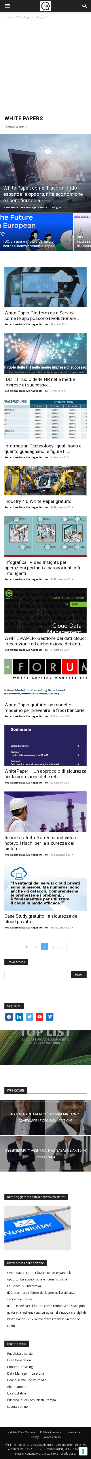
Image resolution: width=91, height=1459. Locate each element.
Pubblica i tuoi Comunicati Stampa (31, 1400)
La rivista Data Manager (21, 1432)
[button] (7, 6)
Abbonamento (17, 1387)
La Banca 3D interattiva (24, 1286)
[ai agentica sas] (45, 1117)
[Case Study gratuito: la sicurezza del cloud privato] (45, 887)
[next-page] (63, 946)
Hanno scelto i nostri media (26, 1380)
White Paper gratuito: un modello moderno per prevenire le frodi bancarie (44, 707)
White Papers (24, 17)
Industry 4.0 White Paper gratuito (38, 501)
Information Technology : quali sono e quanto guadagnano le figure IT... (43, 448)
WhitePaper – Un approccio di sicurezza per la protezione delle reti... (45, 773)
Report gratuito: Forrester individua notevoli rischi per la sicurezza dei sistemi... (40, 843)
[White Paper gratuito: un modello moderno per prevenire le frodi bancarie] (45, 679)
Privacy (34, 1437)
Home (8, 17)
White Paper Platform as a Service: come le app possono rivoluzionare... (41, 315)
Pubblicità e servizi (20, 1353)
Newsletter (74, 1432)
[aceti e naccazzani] (45, 1154)
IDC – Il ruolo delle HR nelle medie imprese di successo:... (39, 382)
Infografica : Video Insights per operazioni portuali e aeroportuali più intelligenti (42, 568)
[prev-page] (26, 946)
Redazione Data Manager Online (25, 207)
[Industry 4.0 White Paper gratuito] (45, 481)
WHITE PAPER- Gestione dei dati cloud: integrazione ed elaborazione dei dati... (45, 641)
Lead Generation (19, 1360)
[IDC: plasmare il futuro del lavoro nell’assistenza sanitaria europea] (36, 240)
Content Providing (20, 1367)
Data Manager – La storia (25, 1373)
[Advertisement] (45, 67)
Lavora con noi (17, 1406)
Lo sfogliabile (16, 1393)
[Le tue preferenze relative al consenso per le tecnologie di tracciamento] (83, 1451)
